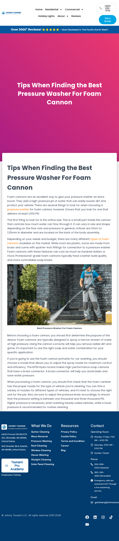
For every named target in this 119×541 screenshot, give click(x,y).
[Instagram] (103, 517)
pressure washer (18, 209)
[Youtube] (87, 524)
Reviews (76, 16)
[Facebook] (87, 517)
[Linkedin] (95, 517)
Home (38, 9)
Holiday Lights (46, 16)
